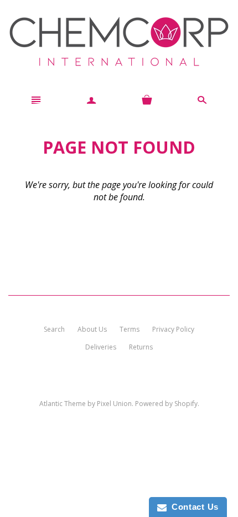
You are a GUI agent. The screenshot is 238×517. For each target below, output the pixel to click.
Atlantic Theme (62, 403)
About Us (92, 329)
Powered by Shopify (166, 403)
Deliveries (100, 347)
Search (54, 329)
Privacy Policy (173, 329)
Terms (129, 329)
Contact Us (193, 506)
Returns (141, 347)
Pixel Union (114, 403)
